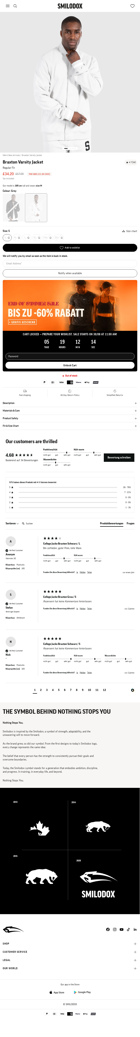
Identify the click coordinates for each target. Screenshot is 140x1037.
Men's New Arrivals (11, 155)
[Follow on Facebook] (108, 929)
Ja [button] (77, 572)
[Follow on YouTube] (122, 929)
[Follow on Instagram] (115, 929)
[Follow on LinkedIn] (135, 929)
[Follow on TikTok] (128, 929)
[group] (23, 455)
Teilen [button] (89, 572)
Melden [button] (83, 572)
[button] (35, 690)
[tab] (111, 524)
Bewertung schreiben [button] (119, 457)
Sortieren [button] (11, 523)
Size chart (131, 231)
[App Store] (58, 992)
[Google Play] (82, 992)
